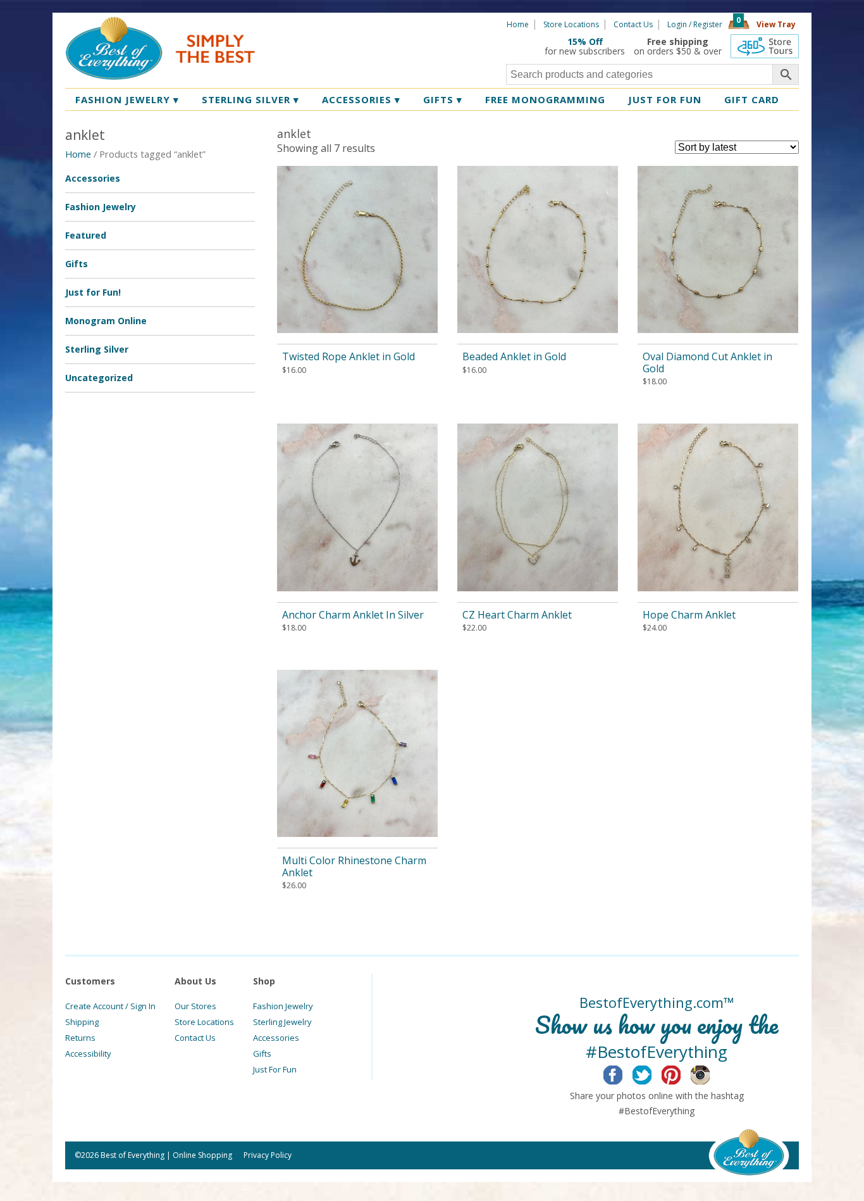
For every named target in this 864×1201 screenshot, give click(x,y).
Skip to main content (304, 23)
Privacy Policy (268, 1155)
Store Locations (571, 24)
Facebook (622, 1073)
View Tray (776, 24)
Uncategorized (99, 378)
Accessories (361, 99)
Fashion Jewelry (127, 99)
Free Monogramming (545, 99)
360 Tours (765, 46)
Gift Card (751, 99)
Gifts (442, 99)
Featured (85, 235)
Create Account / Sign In (110, 1006)
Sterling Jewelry (282, 1022)
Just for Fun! (93, 292)
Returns (80, 1037)
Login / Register (694, 24)
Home (518, 24)
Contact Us (633, 24)
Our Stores (195, 1006)
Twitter (651, 1073)
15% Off (585, 41)
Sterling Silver (250, 99)
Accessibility (88, 1053)
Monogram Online (106, 321)
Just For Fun (275, 1069)
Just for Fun (664, 99)
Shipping (82, 1022)
